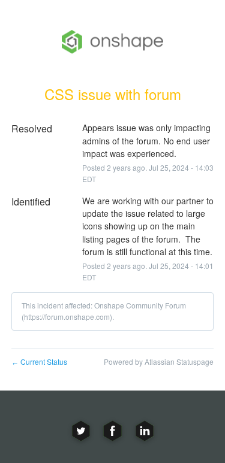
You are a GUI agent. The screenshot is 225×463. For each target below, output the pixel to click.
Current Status (39, 361)
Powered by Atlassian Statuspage (159, 361)
